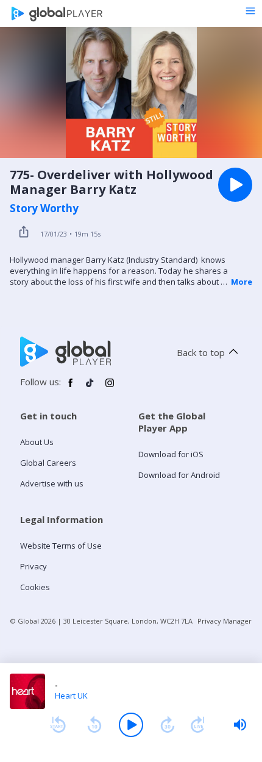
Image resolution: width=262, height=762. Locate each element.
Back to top (201, 352)
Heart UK (71, 695)
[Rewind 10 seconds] (94, 725)
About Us (37, 441)
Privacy (33, 566)
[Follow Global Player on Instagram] (109, 387)
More (241, 281)
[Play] (131, 725)
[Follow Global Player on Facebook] (70, 387)
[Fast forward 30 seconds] (167, 725)
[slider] (240, 725)
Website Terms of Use (61, 545)
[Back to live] (198, 725)
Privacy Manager (224, 621)
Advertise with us (51, 483)
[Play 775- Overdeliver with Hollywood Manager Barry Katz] (235, 185)
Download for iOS (171, 454)
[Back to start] (58, 725)
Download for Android (179, 474)
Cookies (35, 587)
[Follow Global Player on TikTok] (90, 387)
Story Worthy (44, 208)
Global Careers (48, 462)
